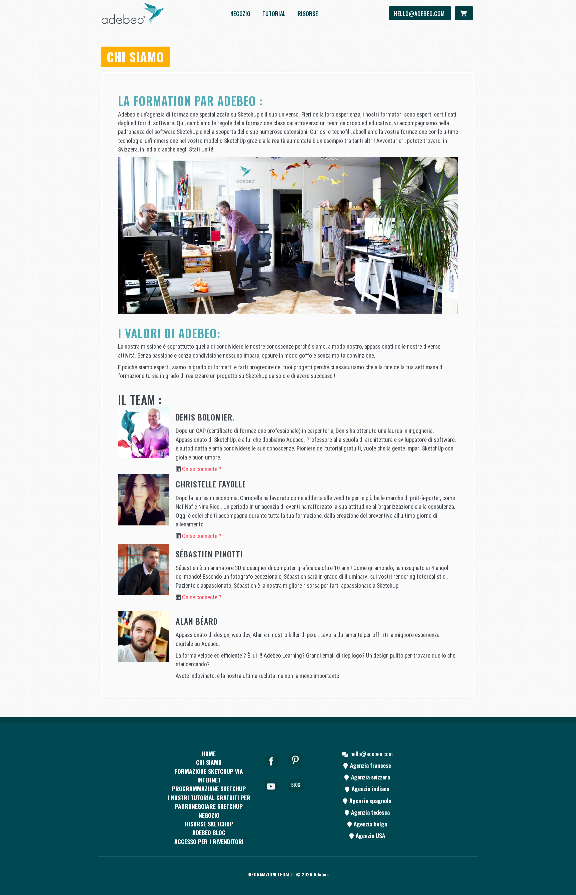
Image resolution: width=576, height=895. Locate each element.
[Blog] (295, 794)
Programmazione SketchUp (209, 788)
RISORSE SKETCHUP (209, 823)
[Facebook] (271, 769)
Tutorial (274, 13)
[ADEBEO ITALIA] (133, 13)
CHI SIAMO (209, 762)
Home (209, 753)
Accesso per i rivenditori (209, 841)
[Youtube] (271, 794)
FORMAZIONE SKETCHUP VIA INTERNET (209, 775)
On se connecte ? (201, 469)
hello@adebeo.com (420, 13)
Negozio (240, 13)
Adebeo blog (208, 832)
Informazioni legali (269, 874)
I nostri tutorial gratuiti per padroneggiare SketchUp (209, 801)
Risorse (308, 13)
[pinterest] (295, 769)
